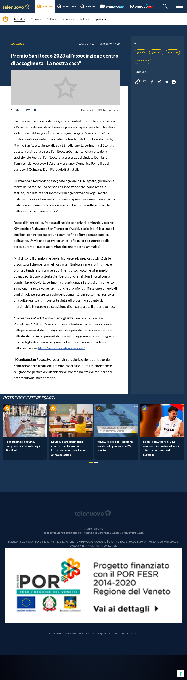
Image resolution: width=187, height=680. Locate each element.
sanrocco (172, 52)
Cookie (124, 633)
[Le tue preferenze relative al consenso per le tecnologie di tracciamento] (180, 673)
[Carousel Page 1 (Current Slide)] (91, 462)
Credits (134, 633)
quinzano (156, 52)
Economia (68, 19)
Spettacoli (101, 19)
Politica (84, 19)
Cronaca (35, 19)
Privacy (106, 633)
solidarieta (143, 60)
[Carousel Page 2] (96, 462)
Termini (115, 633)
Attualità (19, 19)
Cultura (51, 19)
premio (141, 52)
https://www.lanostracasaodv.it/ (61, 348)
